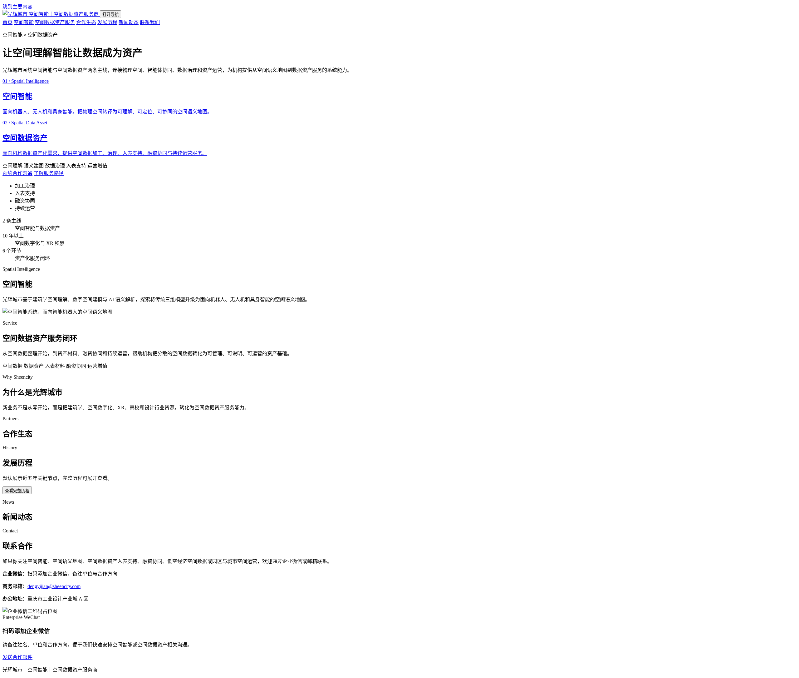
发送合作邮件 (17, 657)
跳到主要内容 (17, 6)
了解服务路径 (49, 173)
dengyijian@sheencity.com (54, 586)
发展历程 (107, 22)
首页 (7, 22)
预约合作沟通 (17, 173)
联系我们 (150, 22)
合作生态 (86, 22)
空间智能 (24, 22)
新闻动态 (129, 22)
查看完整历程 (17, 490)
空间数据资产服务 (55, 22)
